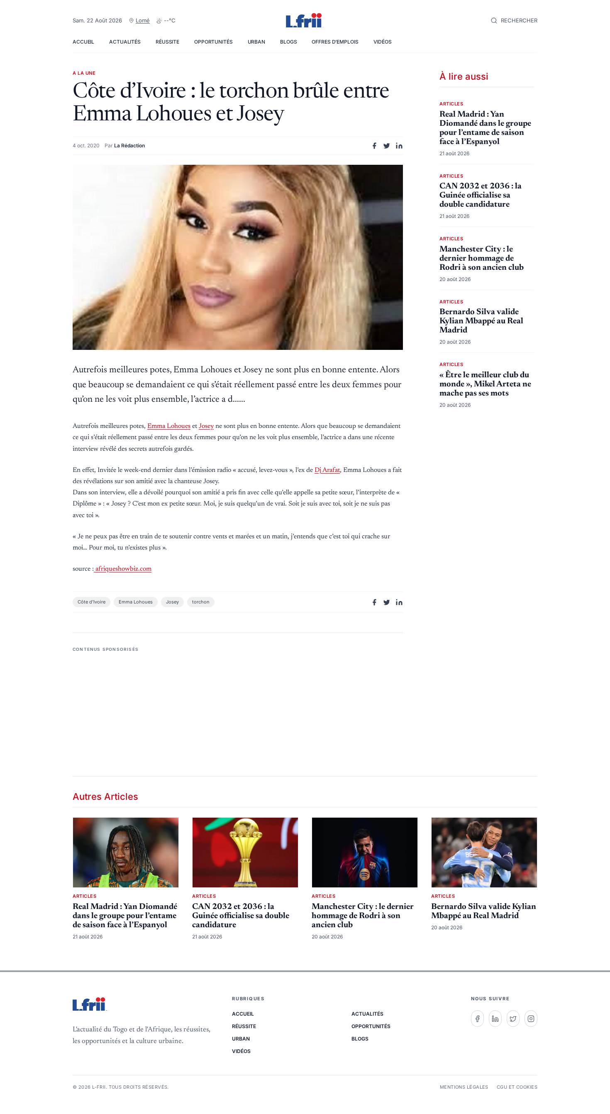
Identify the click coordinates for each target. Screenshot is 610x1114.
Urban (256, 42)
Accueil (83, 42)
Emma (168, 426)
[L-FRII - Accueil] (305, 21)
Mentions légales (464, 1087)
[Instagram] (531, 1018)
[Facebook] (477, 1018)
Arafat (327, 470)
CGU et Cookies (517, 1087)
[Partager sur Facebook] (374, 145)
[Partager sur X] (386, 145)
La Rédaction (129, 145)
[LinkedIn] (495, 1018)
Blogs (288, 42)
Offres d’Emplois (335, 42)
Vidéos (382, 42)
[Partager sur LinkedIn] (399, 145)
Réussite (167, 42)
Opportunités (213, 42)
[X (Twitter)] (513, 1018)
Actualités (125, 42)
